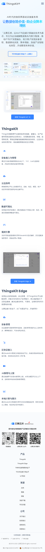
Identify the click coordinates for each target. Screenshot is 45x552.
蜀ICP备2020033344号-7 (11, 548)
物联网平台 (6, 539)
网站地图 (25, 539)
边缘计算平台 (16, 539)
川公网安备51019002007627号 (32, 548)
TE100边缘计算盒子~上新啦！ (22, 54)
